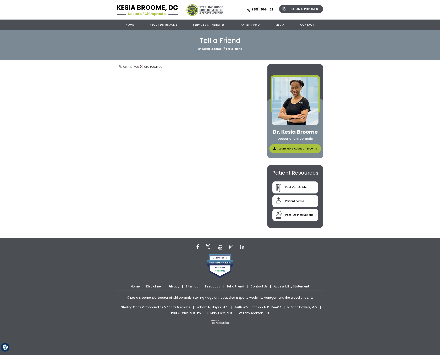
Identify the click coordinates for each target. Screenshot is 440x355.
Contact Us (259, 286)
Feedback (212, 286)
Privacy (173, 286)
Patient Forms (294, 201)
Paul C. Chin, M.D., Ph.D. (187, 313)
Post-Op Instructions (299, 215)
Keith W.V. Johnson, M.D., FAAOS (257, 307)
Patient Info (250, 24)
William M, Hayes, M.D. (212, 307)
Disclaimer (154, 286)
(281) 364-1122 (262, 9)
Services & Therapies (209, 24)
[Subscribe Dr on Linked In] (242, 247)
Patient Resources (295, 172)
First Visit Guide (295, 187)
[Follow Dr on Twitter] (209, 247)
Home (130, 24)
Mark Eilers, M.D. (221, 313)
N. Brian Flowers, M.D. (302, 307)
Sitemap (192, 286)
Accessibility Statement (291, 286)
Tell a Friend (235, 286)
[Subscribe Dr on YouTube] (220, 247)
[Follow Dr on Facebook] (198, 246)
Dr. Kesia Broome (210, 49)
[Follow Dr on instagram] (231, 247)
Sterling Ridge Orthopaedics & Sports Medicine (155, 307)
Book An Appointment (304, 9)
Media (280, 24)
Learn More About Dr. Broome (298, 148)
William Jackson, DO (254, 313)
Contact (307, 24)
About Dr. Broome (163, 24)
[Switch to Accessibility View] (5, 347)
